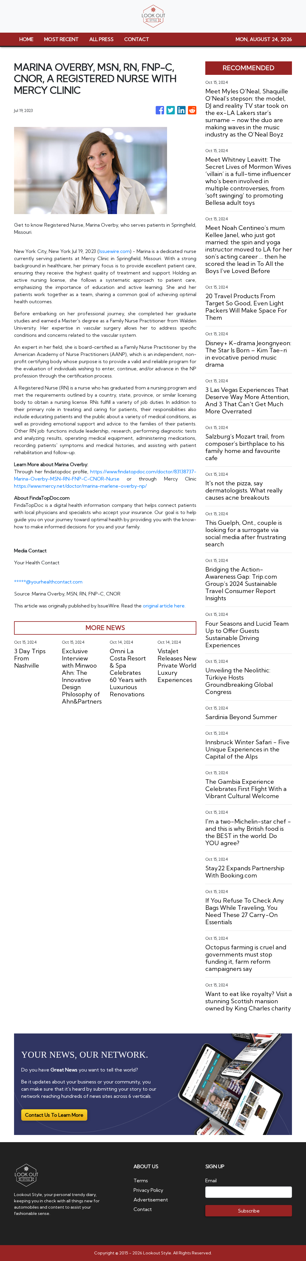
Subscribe (249, 1211)
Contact (143, 1209)
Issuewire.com (114, 251)
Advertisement (151, 1200)
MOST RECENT (61, 39)
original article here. (164, 606)
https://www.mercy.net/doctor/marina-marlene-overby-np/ (80, 486)
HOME (26, 39)
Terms (141, 1180)
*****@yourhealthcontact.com (48, 582)
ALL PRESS (101, 39)
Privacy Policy (148, 1190)
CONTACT (136, 39)
